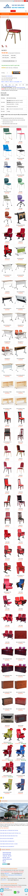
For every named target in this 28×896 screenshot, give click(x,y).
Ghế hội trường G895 (20, 158)
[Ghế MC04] (7, 473)
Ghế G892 (20, 141)
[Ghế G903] (20, 206)
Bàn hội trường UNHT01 (21, 375)
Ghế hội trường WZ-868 (7, 792)
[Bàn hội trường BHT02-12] (20, 306)
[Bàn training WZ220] (20, 273)
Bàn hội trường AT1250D (20, 391)
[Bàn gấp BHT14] (20, 340)
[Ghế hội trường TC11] (20, 573)
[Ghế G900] (7, 223)
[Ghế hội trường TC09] (7, 590)
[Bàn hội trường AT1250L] (20, 407)
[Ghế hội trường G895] (20, 156)
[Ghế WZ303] (20, 740)
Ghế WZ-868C (20, 792)
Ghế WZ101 (7, 241)
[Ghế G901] (20, 190)
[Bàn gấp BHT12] (7, 357)
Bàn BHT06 (7, 291)
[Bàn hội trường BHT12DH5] (20, 640)
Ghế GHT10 (7, 525)
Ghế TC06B (7, 608)
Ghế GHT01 (7, 492)
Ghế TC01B (7, 642)
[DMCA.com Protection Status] (6, 864)
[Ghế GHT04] (7, 507)
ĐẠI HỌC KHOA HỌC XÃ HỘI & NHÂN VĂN (6, 838)
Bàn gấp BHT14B (21, 325)
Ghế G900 (7, 225)
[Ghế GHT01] (7, 490)
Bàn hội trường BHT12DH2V (20, 658)
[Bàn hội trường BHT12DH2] (7, 657)
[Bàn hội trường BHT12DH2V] (20, 657)
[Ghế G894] (7, 156)
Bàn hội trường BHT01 (7, 325)
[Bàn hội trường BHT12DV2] (20, 690)
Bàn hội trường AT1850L (7, 408)
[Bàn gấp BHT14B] (20, 323)
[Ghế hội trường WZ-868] (7, 790)
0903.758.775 (7, 873)
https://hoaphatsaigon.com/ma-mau (9, 86)
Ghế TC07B (21, 592)
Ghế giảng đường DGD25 (20, 225)
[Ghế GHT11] (20, 523)
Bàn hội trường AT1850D (7, 391)
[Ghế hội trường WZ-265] (20, 757)
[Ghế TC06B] (7, 607)
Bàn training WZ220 (20, 275)
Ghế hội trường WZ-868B (20, 775)
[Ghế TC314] (20, 540)
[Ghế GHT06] (20, 423)
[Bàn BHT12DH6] (20, 724)
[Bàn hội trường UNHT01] (20, 373)
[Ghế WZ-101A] (7, 256)
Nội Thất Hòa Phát (9, 76)
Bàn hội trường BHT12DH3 (20, 708)
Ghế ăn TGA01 (20, 442)
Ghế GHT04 (7, 508)
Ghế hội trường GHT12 (7, 442)
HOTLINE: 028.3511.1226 (18, 1)
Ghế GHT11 (21, 525)
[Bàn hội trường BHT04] (7, 306)
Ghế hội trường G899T (20, 175)
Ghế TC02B (21, 625)
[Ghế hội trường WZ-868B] (20, 774)
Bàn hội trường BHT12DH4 (7, 675)
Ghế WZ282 (7, 758)
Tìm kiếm (13, 11)
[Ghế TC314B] (7, 557)
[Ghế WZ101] (7, 240)
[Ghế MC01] (7, 457)
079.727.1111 (4, 879)
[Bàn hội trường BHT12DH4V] (20, 673)
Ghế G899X (7, 208)
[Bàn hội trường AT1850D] (7, 390)
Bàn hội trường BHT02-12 (20, 308)
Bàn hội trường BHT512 (7, 375)
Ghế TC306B (7, 575)
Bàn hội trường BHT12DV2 (20, 692)
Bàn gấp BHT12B (7, 341)
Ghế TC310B (20, 558)
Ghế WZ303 (21, 742)
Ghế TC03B (7, 625)
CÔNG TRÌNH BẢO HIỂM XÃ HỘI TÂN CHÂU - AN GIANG (9, 843)
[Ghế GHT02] (20, 490)
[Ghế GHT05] (20, 507)
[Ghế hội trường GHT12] (7, 440)
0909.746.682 (7, 888)
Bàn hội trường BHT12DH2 (7, 658)
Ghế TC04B (21, 608)
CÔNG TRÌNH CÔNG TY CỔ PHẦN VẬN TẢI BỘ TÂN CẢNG (9, 830)
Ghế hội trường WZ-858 (7, 775)
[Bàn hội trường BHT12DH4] (7, 673)
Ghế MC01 (7, 458)
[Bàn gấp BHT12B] (7, 340)
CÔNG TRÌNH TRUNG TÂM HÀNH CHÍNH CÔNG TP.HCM (8, 835)
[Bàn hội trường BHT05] (20, 290)
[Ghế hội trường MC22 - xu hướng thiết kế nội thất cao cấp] (14, 8)
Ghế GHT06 (21, 425)
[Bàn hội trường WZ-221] (7, 273)
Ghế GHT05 (21, 508)
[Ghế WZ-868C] (20, 790)
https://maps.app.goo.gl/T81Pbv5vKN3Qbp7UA (14, 875)
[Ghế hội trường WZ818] (7, 740)
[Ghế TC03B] (7, 623)
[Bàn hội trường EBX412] (20, 357)
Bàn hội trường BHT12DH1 (7, 708)
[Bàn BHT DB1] (7, 724)
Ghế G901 (20, 191)
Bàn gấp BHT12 (7, 358)
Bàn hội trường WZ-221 (7, 275)
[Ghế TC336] (7, 540)
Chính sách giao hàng (21, 87)
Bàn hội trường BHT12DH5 (20, 642)
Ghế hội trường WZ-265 (21, 758)
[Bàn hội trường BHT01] (7, 323)
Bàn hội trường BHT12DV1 (7, 692)
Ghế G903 (20, 208)
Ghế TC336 (7, 542)
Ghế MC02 (20, 458)
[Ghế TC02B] (20, 623)
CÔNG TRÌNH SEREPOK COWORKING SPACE (7, 841)
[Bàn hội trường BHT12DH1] (7, 707)
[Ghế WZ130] (20, 240)
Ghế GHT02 (21, 492)
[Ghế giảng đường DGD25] (20, 223)
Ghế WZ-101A (7, 258)
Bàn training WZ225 (20, 258)
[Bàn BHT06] (7, 290)
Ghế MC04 (7, 475)
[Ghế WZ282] (7, 757)
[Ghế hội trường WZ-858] (7, 774)
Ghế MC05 (20, 475)
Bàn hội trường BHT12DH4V (20, 675)
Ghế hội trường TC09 (7, 592)
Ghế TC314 (21, 542)
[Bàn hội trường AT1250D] (20, 390)
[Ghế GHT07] (7, 423)
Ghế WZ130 (21, 241)
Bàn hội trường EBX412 (20, 358)
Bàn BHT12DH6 (20, 725)
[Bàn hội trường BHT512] (7, 373)
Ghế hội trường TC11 (20, 575)
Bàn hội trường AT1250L (21, 408)
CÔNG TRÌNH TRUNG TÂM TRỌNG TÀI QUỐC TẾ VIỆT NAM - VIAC (10, 833)
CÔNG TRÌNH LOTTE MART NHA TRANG (7, 822)
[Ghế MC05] (20, 473)
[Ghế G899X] (7, 206)
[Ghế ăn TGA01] (20, 440)
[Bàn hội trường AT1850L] (7, 407)
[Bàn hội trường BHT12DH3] (20, 707)
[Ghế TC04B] (20, 607)
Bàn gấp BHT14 (20, 341)
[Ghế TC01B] (7, 640)
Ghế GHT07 (7, 425)
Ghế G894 (7, 158)
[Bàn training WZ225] (20, 256)
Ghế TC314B (7, 558)
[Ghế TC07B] (20, 590)
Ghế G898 (7, 175)
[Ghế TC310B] (20, 557)
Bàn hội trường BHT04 (7, 308)
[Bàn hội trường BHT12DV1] (7, 690)
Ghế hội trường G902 (7, 191)
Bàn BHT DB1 (7, 725)
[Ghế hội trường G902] (7, 190)
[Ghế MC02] (20, 457)
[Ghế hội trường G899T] (20, 173)
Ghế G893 (7, 141)
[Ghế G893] (7, 140)
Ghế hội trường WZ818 (7, 742)
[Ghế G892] (20, 140)
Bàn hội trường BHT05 (20, 291)
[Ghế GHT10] (7, 523)
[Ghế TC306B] (7, 573)
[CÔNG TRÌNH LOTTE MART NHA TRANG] (14, 821)
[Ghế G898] (7, 173)
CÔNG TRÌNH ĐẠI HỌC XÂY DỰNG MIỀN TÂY (7, 846)
